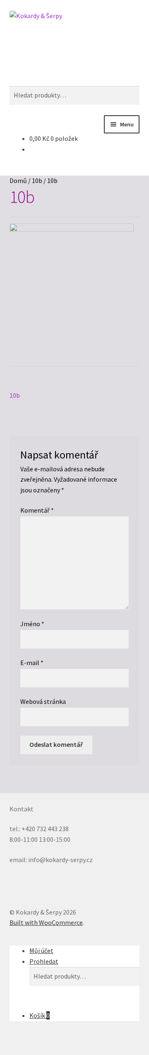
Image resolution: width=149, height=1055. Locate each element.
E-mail (31, 662)
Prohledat (43, 961)
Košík (39, 1015)
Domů (18, 180)
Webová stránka (43, 701)
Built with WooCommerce (46, 922)
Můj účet (41, 950)
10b (37, 180)
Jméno (32, 624)
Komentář (37, 510)
